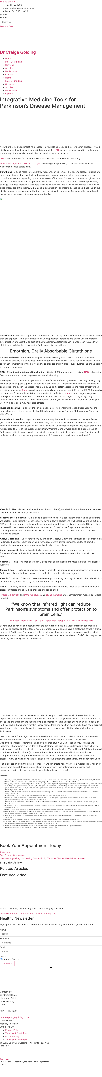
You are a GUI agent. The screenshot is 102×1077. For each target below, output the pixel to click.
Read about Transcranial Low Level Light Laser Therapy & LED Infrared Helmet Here (51, 620)
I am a (3, 956)
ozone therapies (53, 595)
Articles (9, 68)
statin (69, 393)
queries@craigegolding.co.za (14, 1017)
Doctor (15, 959)
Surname (4, 938)
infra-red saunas (32, 595)
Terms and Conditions (16, 1033)
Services (9, 65)
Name (3, 930)
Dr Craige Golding (18, 52)
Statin (24, 390)
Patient (5, 959)
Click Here (5, 852)
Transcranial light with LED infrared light (20, 163)
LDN (56, 150)
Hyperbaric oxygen (9, 595)
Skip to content (8, 1)
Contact (9, 74)
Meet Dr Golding (13, 61)
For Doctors (11, 71)
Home (8, 58)
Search (3, 15)
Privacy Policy (12, 1030)
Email (2, 947)
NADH (87, 372)
